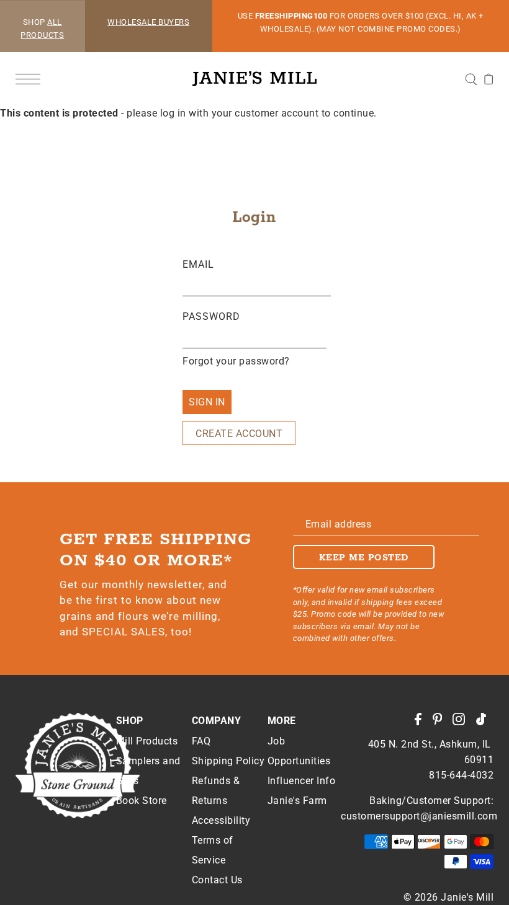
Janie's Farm (297, 800)
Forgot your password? (236, 361)
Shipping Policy (228, 761)
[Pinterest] (441, 725)
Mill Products (147, 741)
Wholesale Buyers (148, 22)
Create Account (239, 433)
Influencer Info (302, 781)
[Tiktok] (485, 725)
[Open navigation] (31, 78)
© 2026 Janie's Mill (448, 897)
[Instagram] (463, 725)
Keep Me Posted (363, 557)
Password (211, 316)
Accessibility (221, 820)
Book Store (141, 800)
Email (198, 264)
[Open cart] (488, 78)
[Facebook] (422, 725)
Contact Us (217, 880)
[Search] (471, 78)
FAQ (201, 741)
